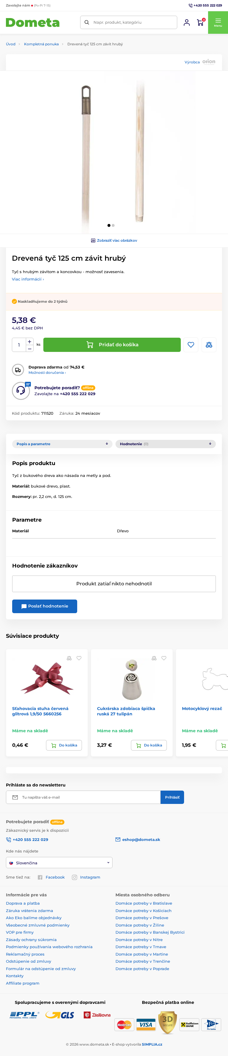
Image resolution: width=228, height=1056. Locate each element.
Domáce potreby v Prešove (141, 917)
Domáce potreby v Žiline (139, 925)
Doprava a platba (23, 903)
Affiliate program (22, 983)
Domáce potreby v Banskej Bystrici (150, 932)
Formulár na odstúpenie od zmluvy (41, 968)
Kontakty (14, 975)
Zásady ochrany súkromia (31, 939)
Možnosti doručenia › (47, 372)
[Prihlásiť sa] (186, 22)
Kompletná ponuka (41, 44)
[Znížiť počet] (29, 348)
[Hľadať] (87, 22)
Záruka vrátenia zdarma (29, 910)
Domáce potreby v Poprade (142, 968)
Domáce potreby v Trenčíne (142, 961)
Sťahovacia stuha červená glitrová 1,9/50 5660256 (40, 711)
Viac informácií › (28, 279)
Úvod (10, 44)
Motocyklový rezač (202, 708)
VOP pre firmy (20, 932)
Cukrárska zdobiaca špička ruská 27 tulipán (126, 711)
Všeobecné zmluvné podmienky (37, 925)
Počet (19, 345)
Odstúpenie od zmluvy (28, 961)
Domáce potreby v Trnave (140, 946)
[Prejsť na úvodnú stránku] (32, 22)
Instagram (90, 877)
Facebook (55, 877)
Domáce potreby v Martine (141, 954)
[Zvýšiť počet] (29, 341)
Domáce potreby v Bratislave (143, 903)
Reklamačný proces (25, 954)
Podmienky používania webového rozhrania (49, 946)
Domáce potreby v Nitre (139, 939)
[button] (218, 22)
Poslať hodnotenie (47, 606)
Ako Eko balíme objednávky (33, 917)
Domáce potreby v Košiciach (143, 910)
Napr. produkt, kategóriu (118, 22)
